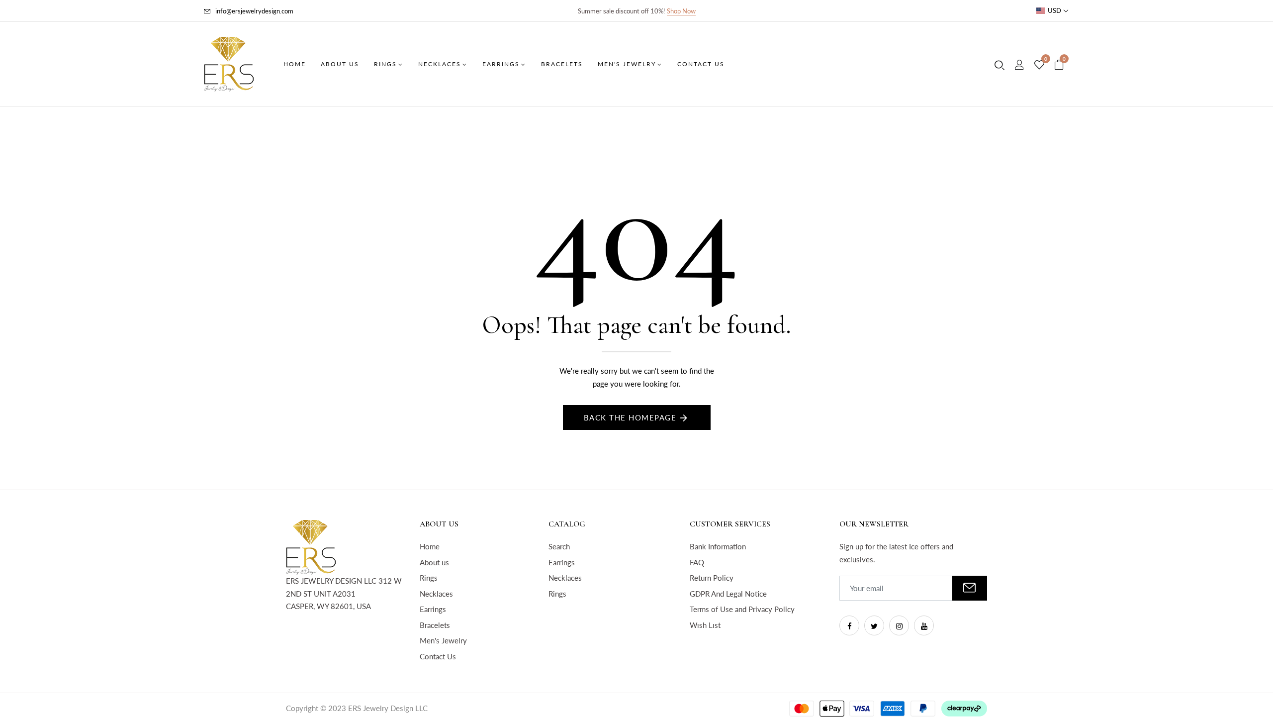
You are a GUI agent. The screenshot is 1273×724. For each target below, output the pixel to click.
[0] (1039, 65)
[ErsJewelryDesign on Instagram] (899, 625)
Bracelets (435, 625)
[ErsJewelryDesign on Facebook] (849, 625)
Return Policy (711, 577)
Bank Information (718, 546)
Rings (429, 577)
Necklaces (436, 593)
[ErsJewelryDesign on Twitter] (874, 625)
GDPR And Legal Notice (728, 593)
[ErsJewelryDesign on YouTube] (924, 625)
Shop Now (681, 11)
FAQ (697, 562)
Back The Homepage (630, 417)
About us (434, 562)
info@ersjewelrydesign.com (254, 11)
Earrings (433, 609)
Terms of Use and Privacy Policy (742, 609)
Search (559, 546)
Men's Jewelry (443, 640)
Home (430, 546)
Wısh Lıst (705, 625)
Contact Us (438, 656)
